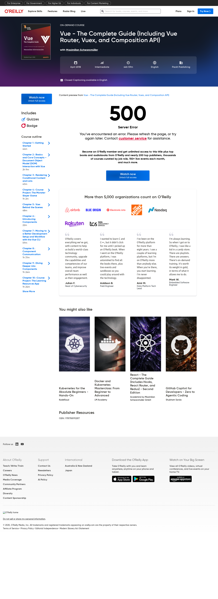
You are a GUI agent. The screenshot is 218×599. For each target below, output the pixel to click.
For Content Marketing (97, 3)
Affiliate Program (12, 488)
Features (52, 11)
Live (83, 11)
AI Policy (42, 479)
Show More (29, 291)
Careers (7, 470)
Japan (68, 470)
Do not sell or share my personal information (24, 519)
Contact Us (44, 465)
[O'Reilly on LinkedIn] (16, 444)
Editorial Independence (46, 528)
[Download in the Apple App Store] (121, 481)
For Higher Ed (54, 3)
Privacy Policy (45, 475)
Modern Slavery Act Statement (74, 528)
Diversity (7, 493)
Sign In (190, 11)
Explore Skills (35, 11)
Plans (178, 11)
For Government (34, 3)
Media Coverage (12, 479)
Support (43, 460)
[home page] (14, 11)
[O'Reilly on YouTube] (22, 444)
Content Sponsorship (14, 498)
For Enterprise (13, 3)
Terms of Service (11, 528)
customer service (133, 138)
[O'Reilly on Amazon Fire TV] (181, 481)
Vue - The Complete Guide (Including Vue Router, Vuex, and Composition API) (126, 95)
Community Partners (14, 484)
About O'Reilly (12, 460)
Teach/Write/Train (13, 465)
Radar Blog (69, 11)
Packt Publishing (181, 67)
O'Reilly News (10, 475)
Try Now (204, 11)
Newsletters (44, 470)
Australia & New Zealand (78, 465)
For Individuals (74, 3)
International (73, 460)
